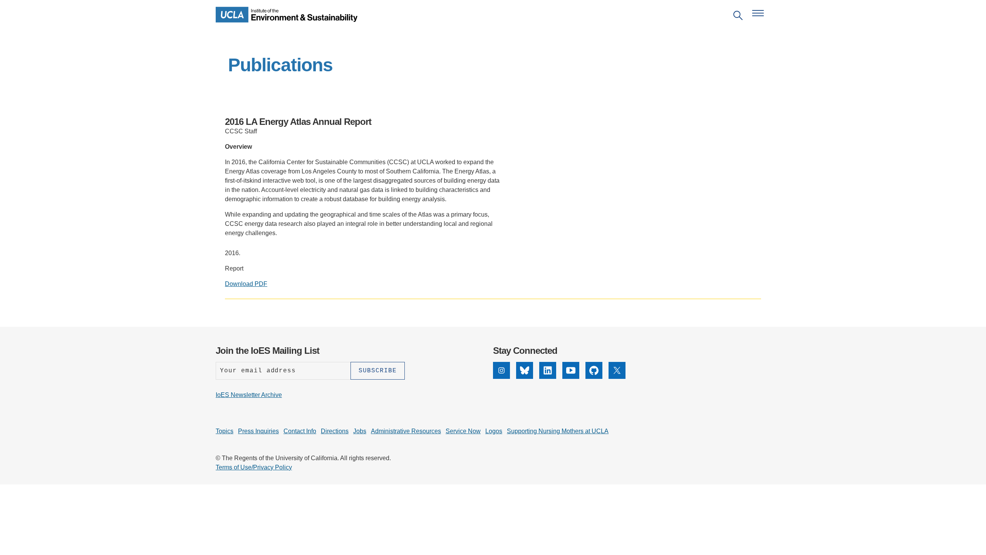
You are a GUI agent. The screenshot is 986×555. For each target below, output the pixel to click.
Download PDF (246, 284)
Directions (335, 431)
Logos (493, 431)
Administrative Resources (406, 431)
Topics (224, 431)
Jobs (359, 431)
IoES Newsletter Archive (249, 395)
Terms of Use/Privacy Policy (254, 467)
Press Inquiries (258, 431)
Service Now (463, 431)
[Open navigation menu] (758, 13)
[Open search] (738, 16)
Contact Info (299, 431)
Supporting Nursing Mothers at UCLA (558, 431)
